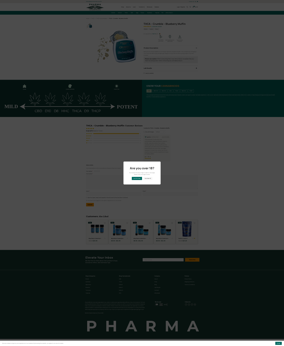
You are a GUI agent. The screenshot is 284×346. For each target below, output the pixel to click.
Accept (278, 343)
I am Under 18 (148, 178)
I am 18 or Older (136, 178)
